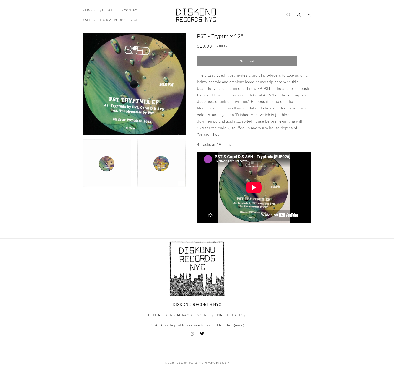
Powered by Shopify (217, 362)
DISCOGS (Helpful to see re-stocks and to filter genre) (197, 325)
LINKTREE (202, 315)
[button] (289, 15)
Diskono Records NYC (189, 362)
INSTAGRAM (179, 315)
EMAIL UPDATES (229, 315)
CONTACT (156, 315)
